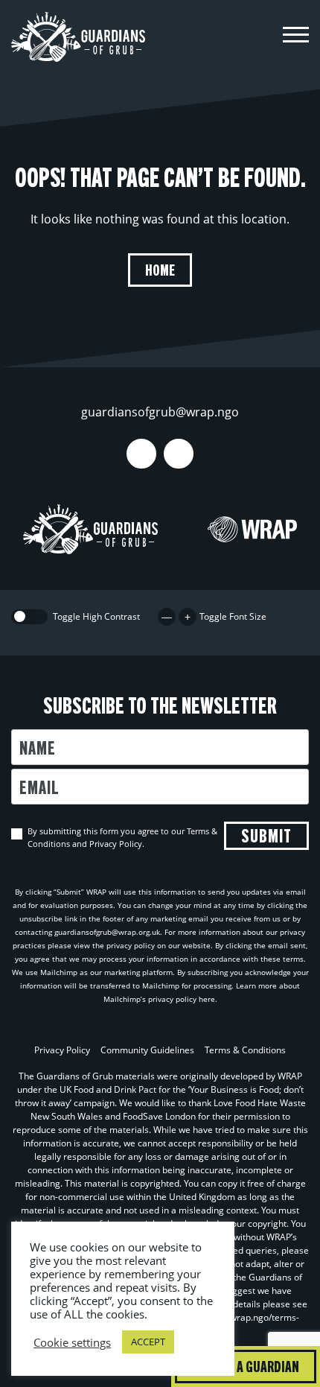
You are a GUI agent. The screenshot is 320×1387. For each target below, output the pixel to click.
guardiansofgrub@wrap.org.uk (107, 932)
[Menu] (296, 37)
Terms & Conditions (245, 1050)
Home (160, 269)
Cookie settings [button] (72, 1342)
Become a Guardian (245, 1365)
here (207, 999)
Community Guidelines (147, 1050)
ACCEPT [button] (148, 1341)
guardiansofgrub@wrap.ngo (160, 412)
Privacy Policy (62, 1050)
